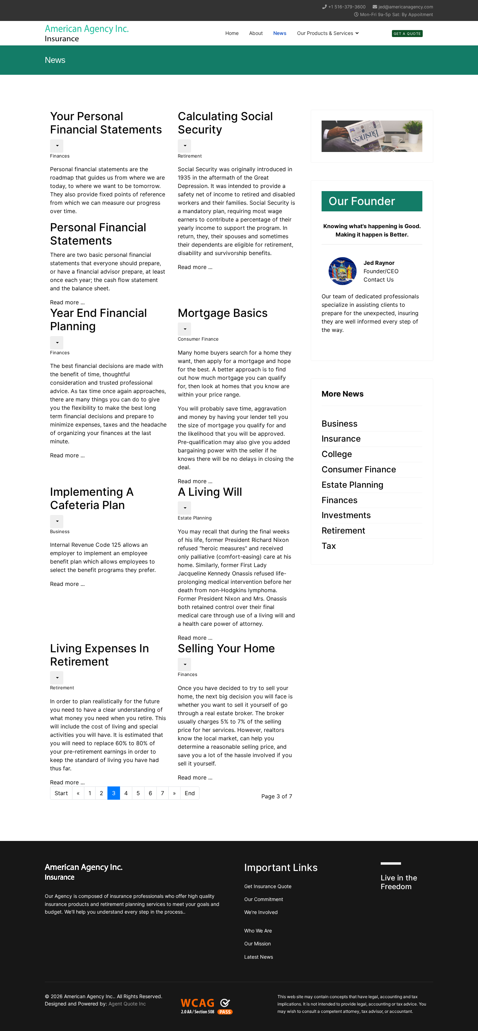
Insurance (341, 439)
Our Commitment (263, 899)
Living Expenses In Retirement (99, 654)
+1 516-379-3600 (347, 6)
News (280, 33)
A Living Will (210, 492)
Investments (346, 515)
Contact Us (379, 279)
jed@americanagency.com (406, 6)
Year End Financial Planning (98, 319)
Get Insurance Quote (267, 886)
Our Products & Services (325, 33)
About (256, 33)
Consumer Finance (198, 339)
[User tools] (56, 146)
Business (60, 531)
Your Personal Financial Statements (106, 122)
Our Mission (257, 943)
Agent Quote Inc (127, 1004)
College (337, 454)
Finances (60, 156)
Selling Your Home (226, 648)
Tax (329, 546)
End (190, 793)
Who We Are (258, 931)
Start (61, 793)
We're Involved (261, 912)
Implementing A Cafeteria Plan (92, 498)
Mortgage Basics (223, 313)
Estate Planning (195, 518)
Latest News (258, 957)
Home (232, 33)
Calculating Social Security (225, 122)
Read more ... (67, 302)
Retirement (190, 156)
